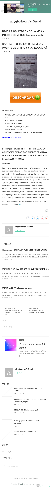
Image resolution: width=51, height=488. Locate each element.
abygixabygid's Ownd (25, 21)
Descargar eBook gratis (11, 137)
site (20, 204)
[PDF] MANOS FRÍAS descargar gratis (17, 288)
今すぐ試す (32, 10)
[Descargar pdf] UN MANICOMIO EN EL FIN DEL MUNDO (24, 250)
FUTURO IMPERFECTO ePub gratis (25, 431)
